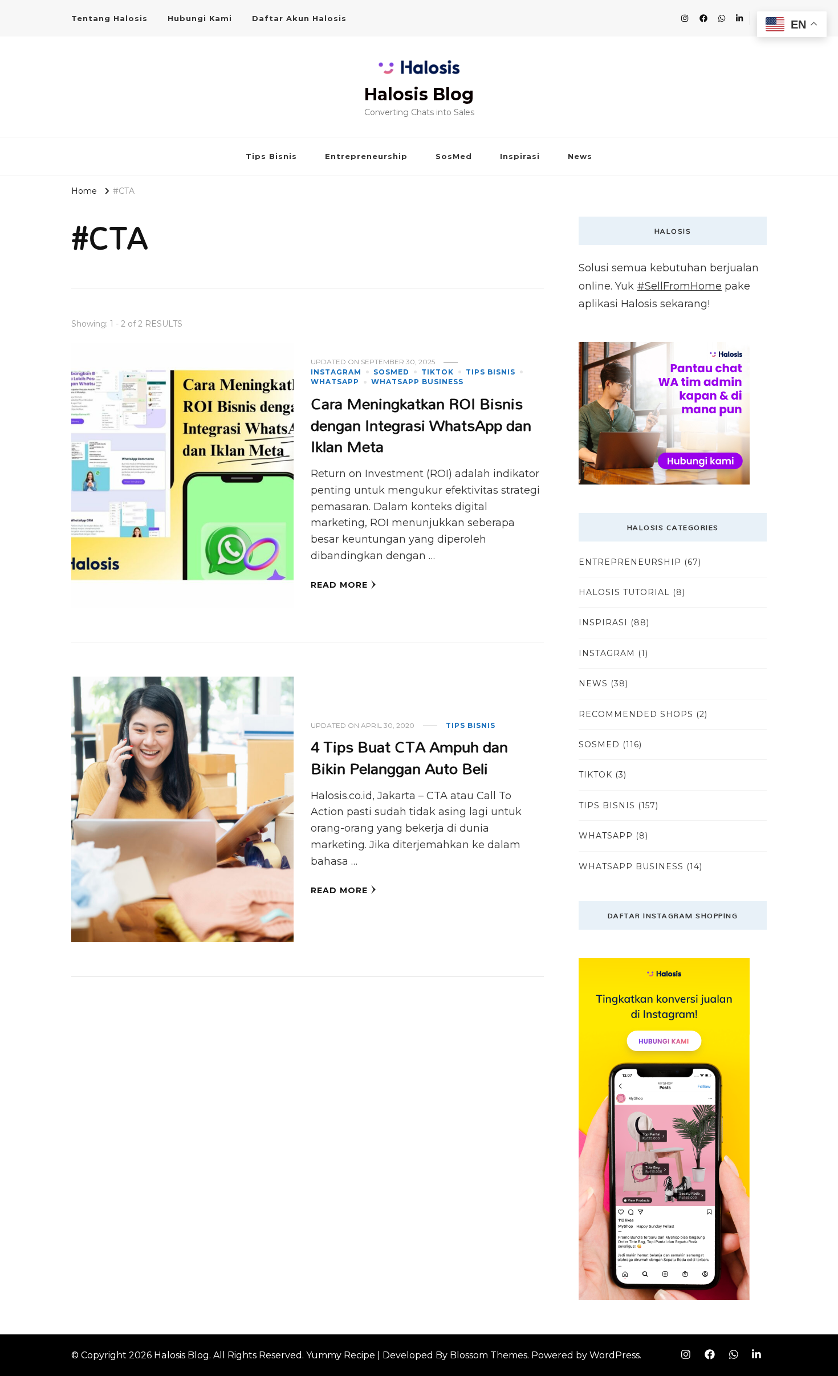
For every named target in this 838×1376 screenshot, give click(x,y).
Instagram (336, 372)
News (580, 156)
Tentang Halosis (109, 18)
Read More (339, 585)
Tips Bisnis (271, 156)
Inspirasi (520, 156)
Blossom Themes (488, 1355)
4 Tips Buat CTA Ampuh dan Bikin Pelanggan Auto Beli (409, 757)
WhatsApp (335, 381)
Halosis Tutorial (624, 592)
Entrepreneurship (366, 156)
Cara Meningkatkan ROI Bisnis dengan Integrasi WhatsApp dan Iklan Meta (421, 425)
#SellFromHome (679, 286)
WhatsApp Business (417, 381)
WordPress (614, 1355)
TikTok (437, 372)
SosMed (454, 156)
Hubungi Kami (200, 18)
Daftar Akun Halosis (299, 18)
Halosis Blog (419, 94)
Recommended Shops (636, 714)
